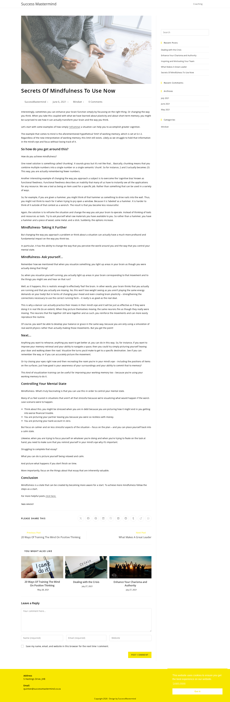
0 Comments (95, 101)
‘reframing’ (74, 126)
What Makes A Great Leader (174, 66)
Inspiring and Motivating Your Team (177, 61)
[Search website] (208, 4)
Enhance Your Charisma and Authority (130, 583)
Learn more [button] (179, 683)
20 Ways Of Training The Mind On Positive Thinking (42, 583)
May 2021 (165, 109)
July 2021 (165, 98)
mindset (30, 504)
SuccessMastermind (35, 101)
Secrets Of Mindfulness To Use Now (177, 72)
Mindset (77, 101)
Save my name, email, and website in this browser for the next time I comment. (67, 646)
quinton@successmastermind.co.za (42, 688)
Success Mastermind (38, 3)
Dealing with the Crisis (86, 582)
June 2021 (165, 103)
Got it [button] (197, 691)
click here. (51, 495)
